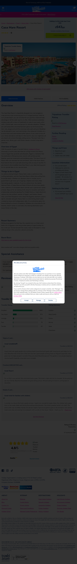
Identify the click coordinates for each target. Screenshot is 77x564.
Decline (50, 300)
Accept (26, 300)
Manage (38, 300)
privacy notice (18, 296)
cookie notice (57, 292)
